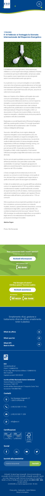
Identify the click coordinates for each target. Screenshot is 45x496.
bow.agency (25, 492)
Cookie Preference (30, 490)
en (33, 4)
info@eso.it (15, 422)
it (29, 4)
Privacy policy (13, 490)
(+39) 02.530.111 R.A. (19, 407)
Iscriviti (35, 463)
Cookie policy (21, 490)
